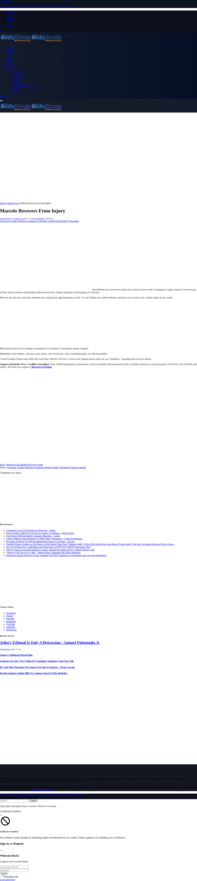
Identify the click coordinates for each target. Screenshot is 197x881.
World (15, 89)
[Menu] (1, 100)
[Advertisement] (98, 135)
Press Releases (19, 83)
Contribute (11, 17)
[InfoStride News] (31, 42)
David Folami (19, 219)
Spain (40, 464)
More (8, 69)
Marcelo (10, 464)
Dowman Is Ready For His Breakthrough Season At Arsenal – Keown (40, 541)
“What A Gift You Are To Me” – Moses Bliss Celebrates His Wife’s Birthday (43, 552)
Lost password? (7, 879)
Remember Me (11, 876)
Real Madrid (21, 464)
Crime (9, 55)
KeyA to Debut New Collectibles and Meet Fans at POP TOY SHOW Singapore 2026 (48, 547)
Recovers (32, 464)
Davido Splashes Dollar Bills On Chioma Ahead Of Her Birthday (33, 673)
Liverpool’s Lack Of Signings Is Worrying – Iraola (30, 530)
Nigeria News (5, 649)
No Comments (39, 219)
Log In (4, 873)
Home (9, 47)
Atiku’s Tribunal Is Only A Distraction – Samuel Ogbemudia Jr (50, 643)
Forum (9, 23)
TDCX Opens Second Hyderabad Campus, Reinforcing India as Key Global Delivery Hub (50, 549)
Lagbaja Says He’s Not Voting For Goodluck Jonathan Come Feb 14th (37, 661)
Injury (3, 464)
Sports (9, 64)
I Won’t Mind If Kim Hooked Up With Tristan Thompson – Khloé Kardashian (44, 538)
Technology (12, 67)
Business (10, 50)
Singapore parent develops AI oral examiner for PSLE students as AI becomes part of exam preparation (56, 555)
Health (15, 78)
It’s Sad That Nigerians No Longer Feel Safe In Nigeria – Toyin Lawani (37, 667)
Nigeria (9, 58)
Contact (10, 25)
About (9, 11)
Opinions (16, 80)
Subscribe (5, 97)
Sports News (5, 219)
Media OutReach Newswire (26, 86)
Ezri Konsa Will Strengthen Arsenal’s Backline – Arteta (33, 536)
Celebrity (10, 53)
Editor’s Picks (19, 75)
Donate (9, 20)
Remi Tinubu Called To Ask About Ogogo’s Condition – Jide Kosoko (40, 533)
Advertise (11, 14)
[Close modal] (1, 850)
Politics (9, 61)
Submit (33, 801)
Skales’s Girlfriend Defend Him (16, 655)
